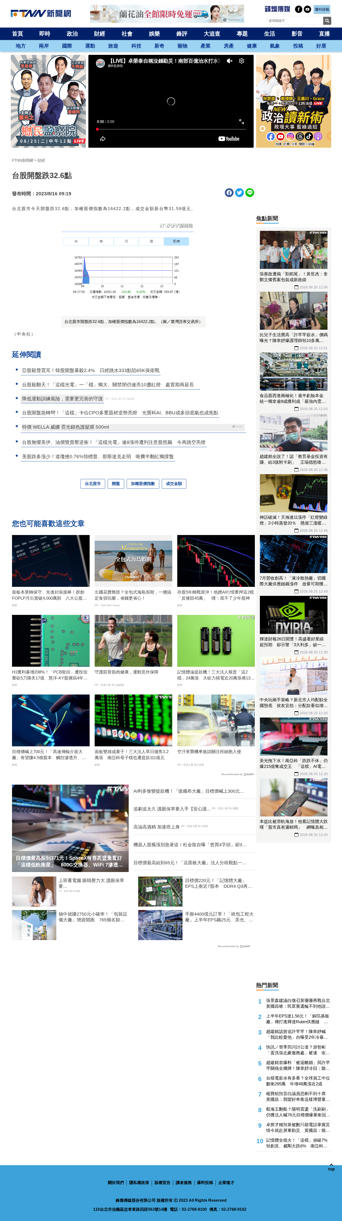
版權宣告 (162, 1182)
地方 (21, 46)
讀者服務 (184, 1182)
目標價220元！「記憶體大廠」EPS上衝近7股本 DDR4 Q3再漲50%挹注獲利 (218, 884)
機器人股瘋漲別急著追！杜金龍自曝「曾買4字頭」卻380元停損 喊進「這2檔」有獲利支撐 (190, 845)
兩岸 (44, 46)
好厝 (321, 46)
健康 (252, 46)
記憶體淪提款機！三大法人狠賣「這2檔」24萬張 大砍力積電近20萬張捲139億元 (215, 675)
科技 (136, 46)
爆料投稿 (205, 1182)
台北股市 (93, 483)
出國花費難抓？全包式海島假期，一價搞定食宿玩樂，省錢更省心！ (133, 595)
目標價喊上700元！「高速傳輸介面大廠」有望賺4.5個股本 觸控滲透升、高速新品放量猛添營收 (49, 755)
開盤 (116, 483)
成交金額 (174, 483)
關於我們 (116, 1182)
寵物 (183, 46)
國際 (67, 46)
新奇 (159, 46)
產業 (206, 46)
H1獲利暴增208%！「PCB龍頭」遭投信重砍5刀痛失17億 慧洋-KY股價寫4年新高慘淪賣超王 (50, 675)
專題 (242, 34)
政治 (72, 34)
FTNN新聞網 (22, 160)
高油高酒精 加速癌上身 (156, 826)
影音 (297, 34)
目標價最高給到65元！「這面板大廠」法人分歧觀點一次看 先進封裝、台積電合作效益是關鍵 (190, 863)
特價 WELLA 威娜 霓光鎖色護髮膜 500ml (65, 427)
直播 (324, 34)
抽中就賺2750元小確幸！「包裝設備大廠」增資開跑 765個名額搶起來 (93, 917)
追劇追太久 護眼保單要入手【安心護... (172, 808)
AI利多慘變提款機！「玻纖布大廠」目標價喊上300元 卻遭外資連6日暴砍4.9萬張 (188, 791)
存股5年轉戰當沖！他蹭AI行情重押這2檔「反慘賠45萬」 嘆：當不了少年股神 (215, 595)
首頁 (17, 34)
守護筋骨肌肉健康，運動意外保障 (126, 672)
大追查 (212, 34)
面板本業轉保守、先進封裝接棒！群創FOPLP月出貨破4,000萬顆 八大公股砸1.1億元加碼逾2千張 (49, 595)
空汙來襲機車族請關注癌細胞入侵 (209, 751)
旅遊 (113, 46)
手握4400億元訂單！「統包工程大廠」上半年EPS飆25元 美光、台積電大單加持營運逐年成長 (219, 917)
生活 (269, 34)
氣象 (275, 46)
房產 (229, 46)
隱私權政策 (139, 1182)
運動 (90, 46)
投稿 (298, 46)
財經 (99, 34)
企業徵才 (226, 1182)
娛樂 (154, 34)
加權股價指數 (143, 483)
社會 (127, 34)
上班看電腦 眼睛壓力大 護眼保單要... (91, 883)
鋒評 (182, 34)
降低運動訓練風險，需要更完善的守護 (62, 398)
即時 (44, 34)
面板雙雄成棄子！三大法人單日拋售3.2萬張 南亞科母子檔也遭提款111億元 (131, 754)
